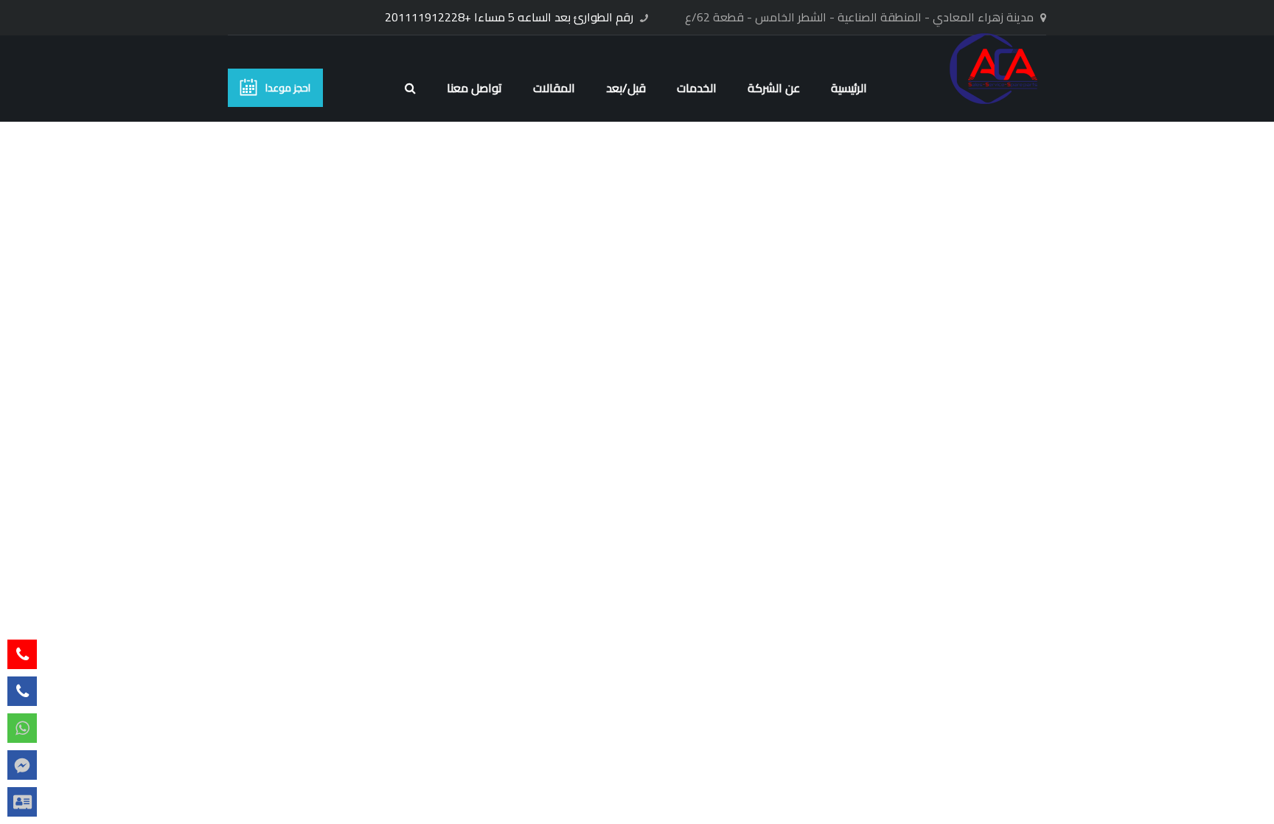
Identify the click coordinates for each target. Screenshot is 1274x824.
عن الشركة (774, 88)
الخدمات (697, 88)
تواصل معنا (474, 88)
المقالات (554, 88)
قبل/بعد (626, 88)
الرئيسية (849, 88)
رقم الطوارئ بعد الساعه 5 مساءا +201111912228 (509, 17)
